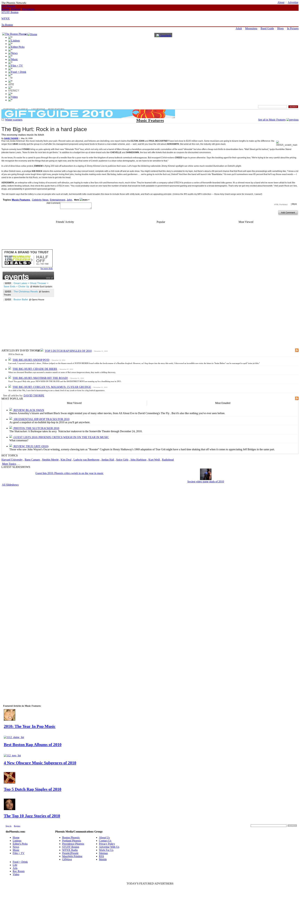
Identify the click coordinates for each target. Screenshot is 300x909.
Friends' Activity (65, 221)
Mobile (103, 859)
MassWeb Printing (72, 856)
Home (16, 837)
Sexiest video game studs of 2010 (205, 481)
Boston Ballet (21, 299)
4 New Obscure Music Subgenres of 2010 (40, 763)
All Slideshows (10, 484)
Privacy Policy (107, 843)
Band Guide (267, 28)
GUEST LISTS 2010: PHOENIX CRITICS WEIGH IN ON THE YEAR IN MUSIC (61, 437)
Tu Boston (7, 24)
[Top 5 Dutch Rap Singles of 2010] (9, 782)
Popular (161, 221)
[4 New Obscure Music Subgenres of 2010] (12, 755)
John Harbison (138, 459)
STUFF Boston (9, 12)
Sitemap (103, 853)
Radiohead (168, 459)
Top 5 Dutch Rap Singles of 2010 (32, 789)
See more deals (46, 268)
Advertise (293, 2)
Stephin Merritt (50, 459)
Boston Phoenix (71, 837)
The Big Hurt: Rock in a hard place (44, 129)
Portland (15, 9)
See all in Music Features (272, 119)
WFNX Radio (70, 850)
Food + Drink (20, 861)
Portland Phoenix (71, 840)
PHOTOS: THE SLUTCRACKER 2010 (36, 428)
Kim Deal (66, 459)
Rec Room (18, 871)
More (77, 200)
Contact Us (105, 840)
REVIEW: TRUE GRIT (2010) (30, 446)
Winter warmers (13, 119)
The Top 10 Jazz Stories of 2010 (32, 816)
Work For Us (106, 850)
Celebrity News (40, 199)
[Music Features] (292, 119)
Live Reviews (38, 109)
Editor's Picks (20, 843)
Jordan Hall (107, 459)
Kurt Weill (154, 459)
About (280, 2)
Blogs (280, 28)
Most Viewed (246, 221)
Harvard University (12, 459)
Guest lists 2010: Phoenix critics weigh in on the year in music (69, 473)
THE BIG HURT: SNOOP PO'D (30, 359)
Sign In (8, 826)
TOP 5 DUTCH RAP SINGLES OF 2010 (68, 350)
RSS (101, 856)
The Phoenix (8, 6)
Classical (23, 109)
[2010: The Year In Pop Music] (9, 719)
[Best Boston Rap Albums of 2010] (14, 737)
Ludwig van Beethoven (86, 459)
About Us (104, 837)
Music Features (56, 109)
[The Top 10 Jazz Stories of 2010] (9, 809)
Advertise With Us (109, 846)
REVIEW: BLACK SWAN (28, 410)
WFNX (5, 18)
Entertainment (57, 199)
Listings (17, 840)
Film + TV (18, 853)
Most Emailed (222, 402)
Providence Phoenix (73, 843)
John (69, 199)
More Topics (9, 463)
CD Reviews (9, 109)
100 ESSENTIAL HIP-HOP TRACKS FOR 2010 (41, 419)
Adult (239, 28)
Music (6, 106)
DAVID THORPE (34, 395)
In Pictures (293, 28)
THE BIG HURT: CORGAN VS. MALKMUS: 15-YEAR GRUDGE (51, 386)
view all (49, 278)
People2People (70, 853)
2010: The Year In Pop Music (30, 726)
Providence (28, 9)
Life (15, 864)
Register (17, 826)
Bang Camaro (32, 459)
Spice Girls (122, 459)
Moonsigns (251, 28)
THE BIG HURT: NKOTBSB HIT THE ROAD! (40, 377)
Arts (15, 868)
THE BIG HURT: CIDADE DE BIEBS (34, 368)
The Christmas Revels (26, 291)
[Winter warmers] (2, 120)
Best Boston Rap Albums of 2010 (32, 744)
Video (16, 874)
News (16, 846)
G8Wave (67, 859)
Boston (5, 9)
